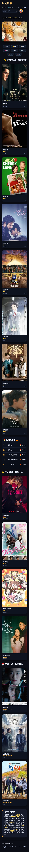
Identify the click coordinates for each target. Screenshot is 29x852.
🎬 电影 (4, 7)
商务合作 (24, 846)
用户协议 (5, 847)
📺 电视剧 (10, 7)
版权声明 (17, 846)
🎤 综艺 (18, 7)
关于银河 (5, 846)
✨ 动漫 (24, 7)
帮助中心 (11, 846)
